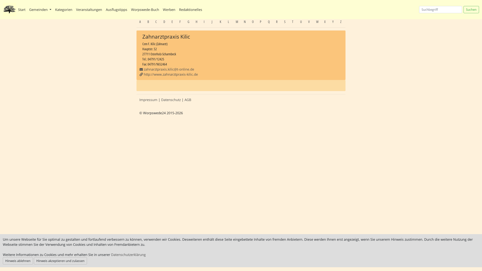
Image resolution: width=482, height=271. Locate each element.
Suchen (471, 10)
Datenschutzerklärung (128, 254)
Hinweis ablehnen (18, 261)
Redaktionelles (190, 9)
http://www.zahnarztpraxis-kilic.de (170, 74)
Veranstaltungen (89, 9)
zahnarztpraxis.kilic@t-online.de (169, 69)
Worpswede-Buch (145, 9)
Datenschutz (171, 99)
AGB (188, 99)
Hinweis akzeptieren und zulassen (60, 261)
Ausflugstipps (116, 9)
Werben (169, 9)
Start (21, 9)
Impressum (148, 99)
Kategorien (63, 9)
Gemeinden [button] (39, 9)
